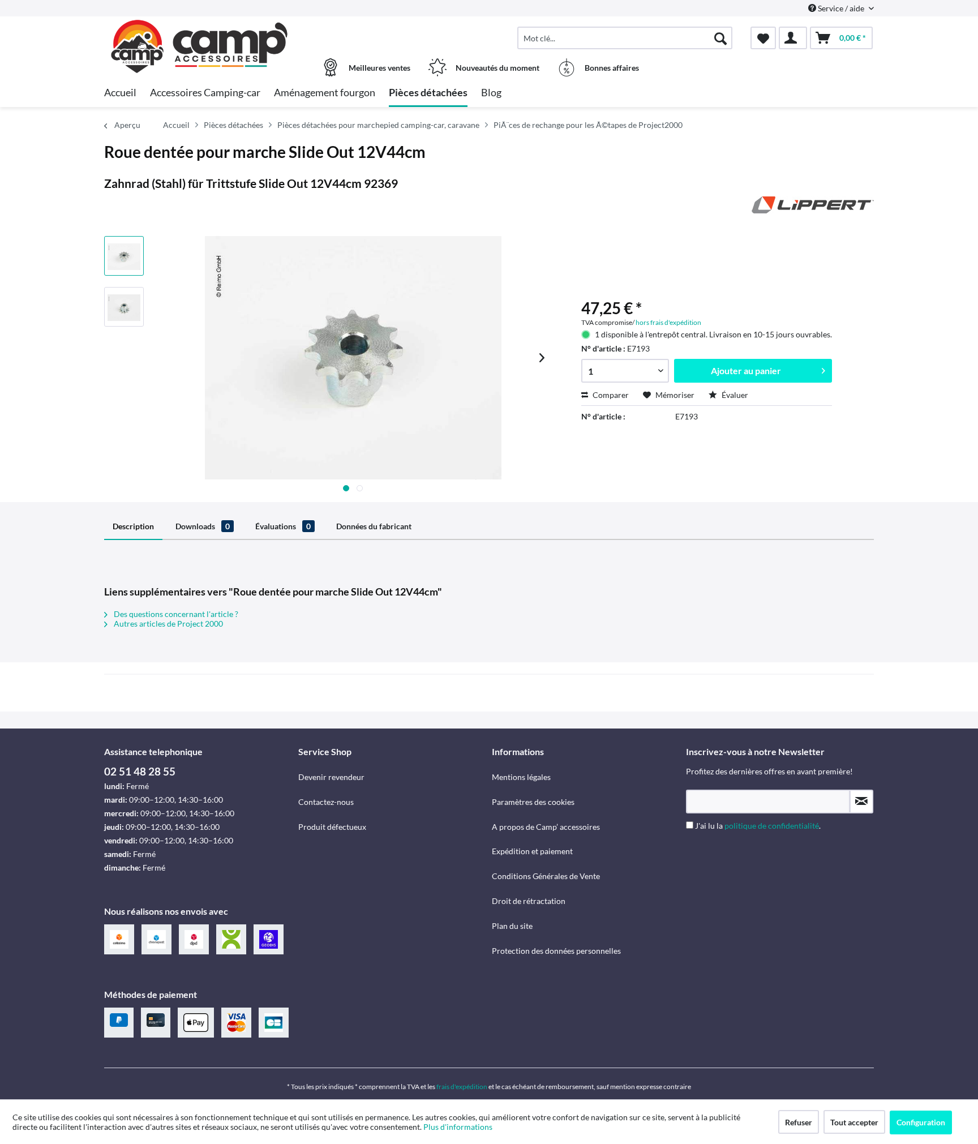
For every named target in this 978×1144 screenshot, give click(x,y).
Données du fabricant (373, 526)
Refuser (798, 1122)
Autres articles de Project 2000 (167, 623)
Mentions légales (521, 777)
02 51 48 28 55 (139, 771)
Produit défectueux (332, 827)
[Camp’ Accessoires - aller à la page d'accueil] (199, 32)
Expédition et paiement (532, 851)
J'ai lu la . (758, 825)
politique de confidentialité (771, 825)
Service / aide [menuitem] (841, 8)
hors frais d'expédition (668, 322)
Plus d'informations (458, 1127)
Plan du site (512, 926)
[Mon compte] (793, 38)
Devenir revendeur (331, 777)
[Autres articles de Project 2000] (813, 216)
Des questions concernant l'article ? (175, 614)
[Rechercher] (720, 38)
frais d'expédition (461, 1086)
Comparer (610, 395)
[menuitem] (624, 38)
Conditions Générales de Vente (546, 876)
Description (133, 526)
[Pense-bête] (763, 38)
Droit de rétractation (528, 901)
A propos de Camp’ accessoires (546, 827)
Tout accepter (854, 1122)
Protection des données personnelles (556, 951)
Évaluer (734, 395)
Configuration (920, 1122)
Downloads (202, 526)
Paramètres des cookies (533, 802)
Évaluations (283, 526)
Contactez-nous (326, 802)
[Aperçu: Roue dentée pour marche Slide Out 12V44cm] (124, 256)
